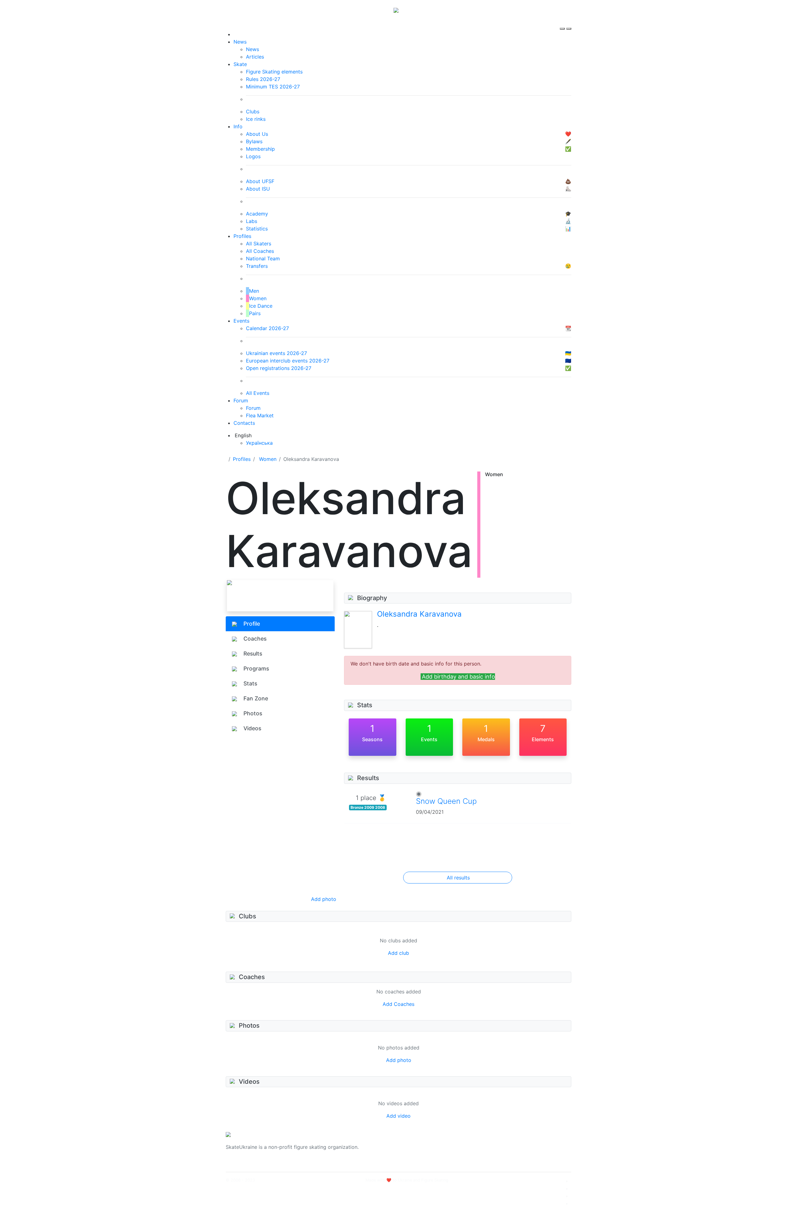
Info (238, 126)
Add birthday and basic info (458, 676)
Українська (259, 443)
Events (241, 321)
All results (458, 877)
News (240, 42)
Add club (398, 953)
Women (267, 459)
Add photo (398, 1060)
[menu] (563, 23)
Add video (398, 1116)
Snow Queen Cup (446, 801)
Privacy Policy (508, 1151)
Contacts (244, 423)
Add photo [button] (323, 899)
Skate (240, 64)
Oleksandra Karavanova (419, 613)
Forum (240, 400)
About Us (503, 1143)
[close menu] (568, 23)
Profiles (242, 236)
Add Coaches (398, 1004)
